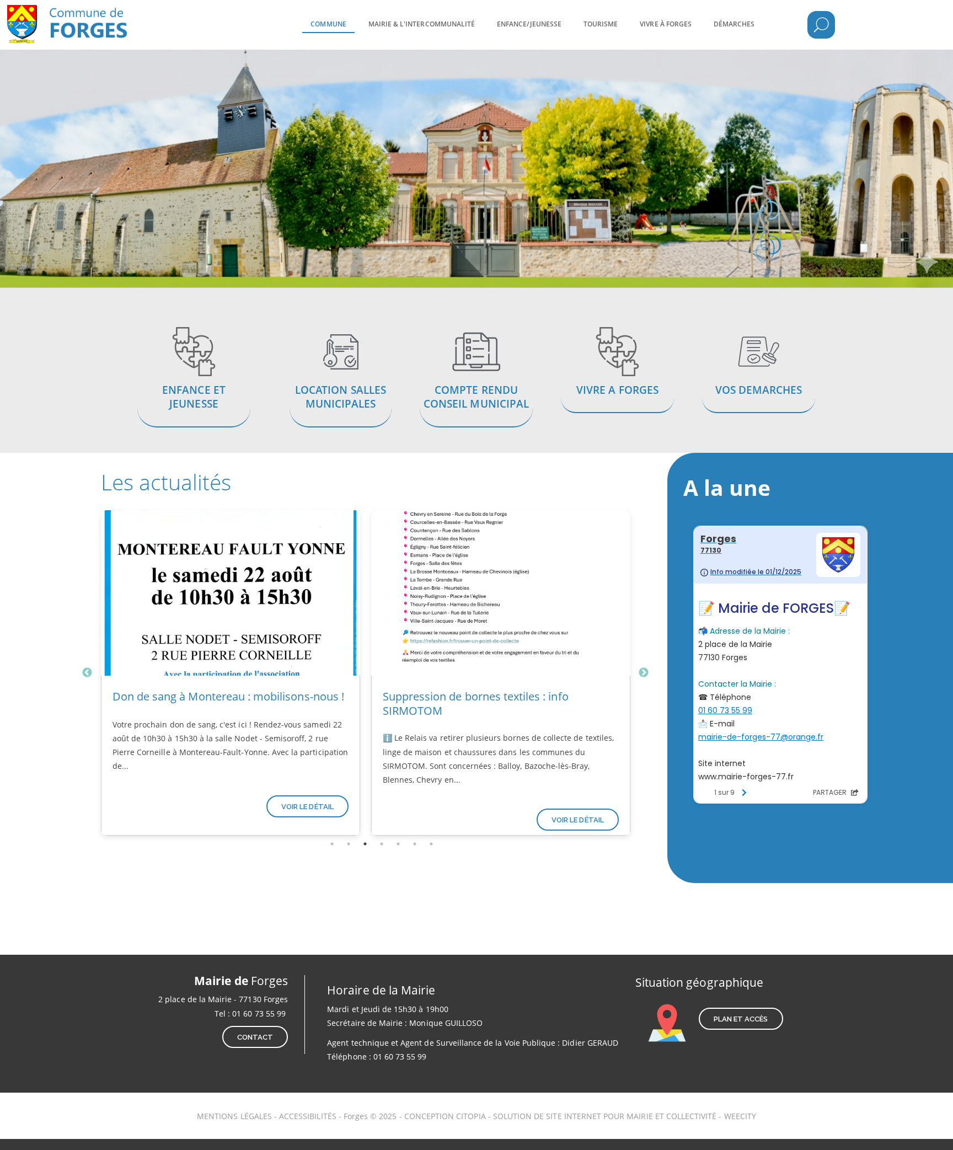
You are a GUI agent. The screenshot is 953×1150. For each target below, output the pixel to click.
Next (643, 672)
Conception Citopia (445, 1116)
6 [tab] (414, 843)
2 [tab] (348, 843)
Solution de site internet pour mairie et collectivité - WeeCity (624, 1116)
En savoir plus (194, 378)
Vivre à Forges (666, 24)
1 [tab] (332, 843)
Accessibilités (309, 1116)
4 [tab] (381, 843)
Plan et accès (741, 1019)
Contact (255, 1037)
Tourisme (600, 24)
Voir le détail (307, 807)
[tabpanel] (230, 673)
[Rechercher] (821, 25)
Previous (87, 672)
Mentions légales (234, 1116)
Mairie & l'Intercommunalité (421, 24)
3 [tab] (365, 843)
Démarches (734, 24)
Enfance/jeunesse (529, 24)
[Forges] (85, 16)
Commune (328, 24)
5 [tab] (398, 843)
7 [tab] (431, 843)
